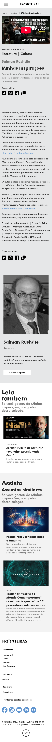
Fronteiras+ (7, 655)
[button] (6, 4)
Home (4, 13)
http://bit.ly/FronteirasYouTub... (18, 153)
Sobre (5, 658)
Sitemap (6, 662)
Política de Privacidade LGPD (33, 725)
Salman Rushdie (16, 61)
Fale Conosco (8, 666)
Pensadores (7, 692)
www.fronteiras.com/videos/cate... (20, 208)
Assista (14, 13)
